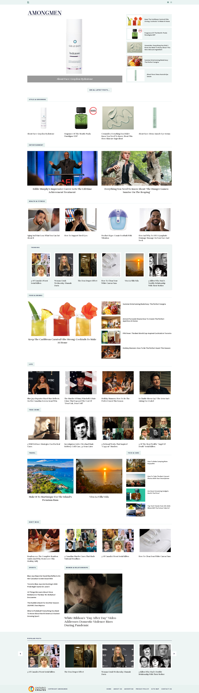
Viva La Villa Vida (132, 281)
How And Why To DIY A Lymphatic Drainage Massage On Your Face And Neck (154, 238)
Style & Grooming (37, 99)
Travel (32, 453)
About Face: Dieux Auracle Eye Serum (157, 75)
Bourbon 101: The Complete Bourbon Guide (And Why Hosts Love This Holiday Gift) (42, 558)
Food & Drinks (35, 295)
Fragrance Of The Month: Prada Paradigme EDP (156, 34)
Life (31, 364)
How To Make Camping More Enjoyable (157, 462)
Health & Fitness (37, 201)
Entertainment (36, 145)
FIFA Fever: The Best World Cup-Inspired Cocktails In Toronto (147, 333)
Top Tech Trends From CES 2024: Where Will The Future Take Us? (159, 507)
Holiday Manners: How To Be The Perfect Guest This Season (146, 348)
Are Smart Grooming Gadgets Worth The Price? (158, 492)
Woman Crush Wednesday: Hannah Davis (63, 283)
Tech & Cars (133, 453)
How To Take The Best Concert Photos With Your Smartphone (158, 477)
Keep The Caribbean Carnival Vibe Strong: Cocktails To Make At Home (157, 20)
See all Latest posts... (99, 90)
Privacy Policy (142, 689)
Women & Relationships (77, 567)
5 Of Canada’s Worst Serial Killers (115, 556)
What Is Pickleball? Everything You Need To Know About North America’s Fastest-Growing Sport (43, 613)
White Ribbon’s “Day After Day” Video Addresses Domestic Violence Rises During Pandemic (90, 621)
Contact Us (166, 689)
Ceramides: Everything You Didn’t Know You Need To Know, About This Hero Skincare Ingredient (157, 47)
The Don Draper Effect (87, 281)
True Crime (34, 410)
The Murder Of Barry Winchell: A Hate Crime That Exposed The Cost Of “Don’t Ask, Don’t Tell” (80, 401)
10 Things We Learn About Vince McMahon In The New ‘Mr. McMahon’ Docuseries (41, 594)
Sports (32, 567)
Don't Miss (34, 522)
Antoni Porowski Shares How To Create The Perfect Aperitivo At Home (143, 320)
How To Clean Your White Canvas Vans (155, 556)
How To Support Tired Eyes (75, 236)
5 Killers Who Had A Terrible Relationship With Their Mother (156, 283)
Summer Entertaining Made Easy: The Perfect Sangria (156, 61)
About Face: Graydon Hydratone (75, 79)
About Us (118, 689)
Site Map (155, 689)
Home (109, 689)
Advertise (129, 689)
